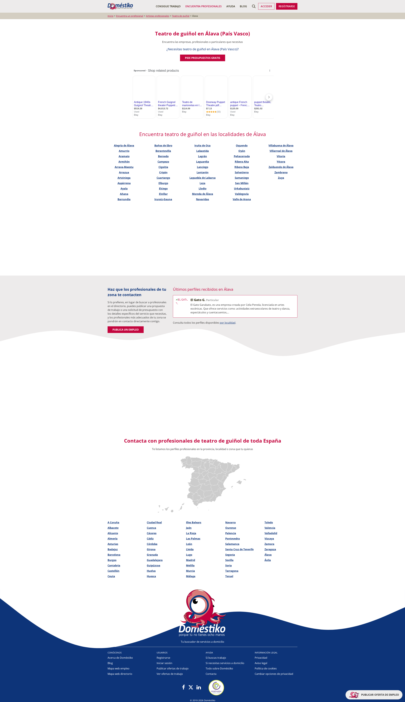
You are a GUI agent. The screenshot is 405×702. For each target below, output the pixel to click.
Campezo (163, 161)
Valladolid (271, 533)
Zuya (281, 178)
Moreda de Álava (202, 194)
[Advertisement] (201, 231)
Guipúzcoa (153, 565)
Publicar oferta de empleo (380, 694)
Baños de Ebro (163, 145)
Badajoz (113, 549)
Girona (151, 549)
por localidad (227, 322)
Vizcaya (269, 538)
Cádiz (150, 538)
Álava (268, 554)
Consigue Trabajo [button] (168, 6)
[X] (190, 687)
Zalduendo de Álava (281, 167)
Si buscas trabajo (216, 657)
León (189, 544)
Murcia (190, 571)
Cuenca (151, 528)
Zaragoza (270, 549)
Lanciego (202, 167)
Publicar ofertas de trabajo (173, 668)
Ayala (124, 188)
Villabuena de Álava (280, 145)
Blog (243, 6)
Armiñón (124, 161)
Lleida (190, 549)
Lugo (189, 554)
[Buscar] (253, 6)
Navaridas (202, 199)
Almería (113, 538)
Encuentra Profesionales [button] (203, 6)
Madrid (190, 560)
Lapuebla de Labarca (203, 178)
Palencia (230, 533)
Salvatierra (242, 172)
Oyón (241, 151)
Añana (124, 194)
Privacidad (261, 657)
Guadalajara (155, 560)
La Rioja (191, 533)
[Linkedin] (198, 687)
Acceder (266, 6)
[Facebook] (183, 687)
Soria (228, 565)
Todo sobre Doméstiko (219, 668)
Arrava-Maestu (124, 167)
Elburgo (163, 183)
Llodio (202, 188)
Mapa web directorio (120, 674)
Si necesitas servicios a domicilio (225, 663)
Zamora (269, 544)
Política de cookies (266, 668)
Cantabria (114, 565)
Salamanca (232, 544)
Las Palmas (193, 538)
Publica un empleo (125, 329)
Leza (202, 183)
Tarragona (231, 571)
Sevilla (229, 560)
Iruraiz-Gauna (163, 199)
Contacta (211, 674)
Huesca (151, 576)
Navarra (230, 522)
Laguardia (202, 161)
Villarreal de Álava (281, 151)
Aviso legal (261, 663)
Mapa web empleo (118, 668)
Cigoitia (163, 167)
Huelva (151, 571)
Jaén (189, 528)
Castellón (113, 571)
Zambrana (281, 172)
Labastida (202, 151)
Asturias (113, 544)
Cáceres (151, 533)
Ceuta (111, 576)
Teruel (229, 576)
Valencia (270, 528)
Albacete (113, 528)
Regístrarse (287, 6)
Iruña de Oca (202, 145)
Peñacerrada (242, 156)
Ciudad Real (154, 522)
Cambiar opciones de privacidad (274, 674)
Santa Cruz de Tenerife (239, 549)
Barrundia (124, 199)
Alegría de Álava (124, 145)
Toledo (269, 522)
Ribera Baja (241, 167)
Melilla (190, 565)
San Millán (242, 183)
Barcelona (114, 554)
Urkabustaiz (241, 188)
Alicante (113, 533)
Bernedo (163, 156)
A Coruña (113, 522)
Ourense (230, 528)
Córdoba (152, 544)
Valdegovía (242, 194)
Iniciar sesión (164, 663)
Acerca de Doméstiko (120, 657)
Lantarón (203, 172)
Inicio (110, 15)
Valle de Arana (242, 199)
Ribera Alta (242, 161)
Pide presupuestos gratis (202, 58)
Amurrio (124, 151)
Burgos (112, 560)
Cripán (163, 172)
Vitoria (281, 156)
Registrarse (163, 657)
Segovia (230, 554)
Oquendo (242, 145)
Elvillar (163, 194)
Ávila (268, 560)
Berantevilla (163, 151)
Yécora (281, 161)
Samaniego (242, 178)
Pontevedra (232, 538)
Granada (152, 554)
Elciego (163, 188)
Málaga (190, 576)
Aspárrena (124, 183)
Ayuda (230, 6)
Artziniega (124, 178)
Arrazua (124, 172)
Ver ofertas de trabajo (170, 674)
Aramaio (124, 156)
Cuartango (163, 178)
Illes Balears (193, 522)
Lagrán (202, 156)
